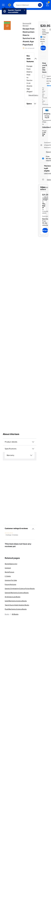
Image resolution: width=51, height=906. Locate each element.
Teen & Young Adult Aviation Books (17, 605)
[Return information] (41, 44)
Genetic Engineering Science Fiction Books (20, 588)
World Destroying (11, 564)
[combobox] (28, 5)
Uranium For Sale (11, 580)
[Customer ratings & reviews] (33, 528)
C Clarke (8, 576)
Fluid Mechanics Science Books (16, 609)
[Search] (40, 5)
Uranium (8, 568)
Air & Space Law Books (12, 597)
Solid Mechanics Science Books (16, 601)
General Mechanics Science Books (17, 593)
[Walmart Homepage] (9, 5)
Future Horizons (10, 584)
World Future (9, 572)
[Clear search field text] (36, 5)
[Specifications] (33, 449)
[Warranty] (31, 455)
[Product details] (33, 442)
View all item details (35, 95)
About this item (11, 434)
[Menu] (4, 5)
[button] (29, 59)
